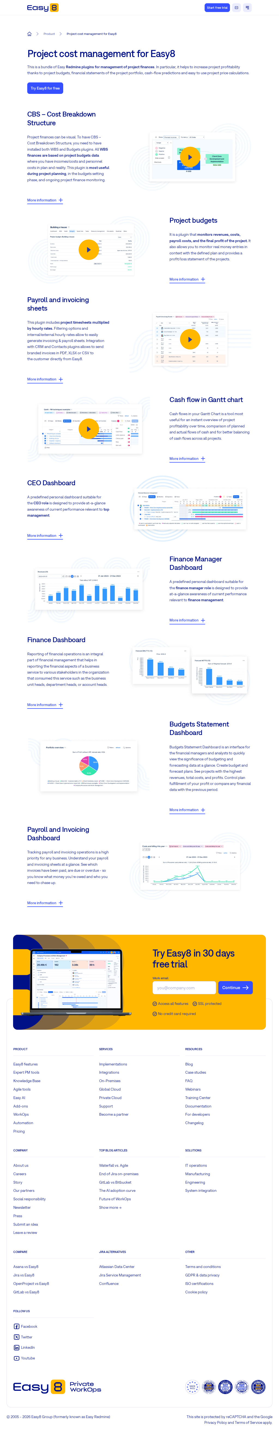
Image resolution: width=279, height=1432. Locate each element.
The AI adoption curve (117, 1190)
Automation (23, 1123)
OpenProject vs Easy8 (31, 1283)
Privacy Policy (215, 1422)
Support (106, 1106)
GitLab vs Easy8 (26, 1292)
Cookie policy (196, 1292)
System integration (201, 1190)
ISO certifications (199, 1283)
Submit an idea (25, 1224)
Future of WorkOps (115, 1199)
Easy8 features (25, 1064)
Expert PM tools (26, 1072)
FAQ (189, 1081)
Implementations (113, 1064)
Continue (231, 987)
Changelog (194, 1123)
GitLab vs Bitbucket (115, 1182)
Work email (160, 978)
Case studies (195, 1072)
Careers (19, 1174)
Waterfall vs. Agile (113, 1165)
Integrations (109, 1072)
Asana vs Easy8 (25, 1266)
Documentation (198, 1106)
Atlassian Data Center (117, 1266)
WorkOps (21, 1114)
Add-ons (20, 1106)
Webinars (193, 1089)
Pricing (19, 1131)
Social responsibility (29, 1199)
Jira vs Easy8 (23, 1275)
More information (41, 200)
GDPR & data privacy (202, 1275)
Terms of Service (248, 1422)
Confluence (109, 1283)
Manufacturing (197, 1174)
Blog (189, 1064)
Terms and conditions (203, 1266)
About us (20, 1165)
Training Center (198, 1097)
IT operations (196, 1165)
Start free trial (217, 8)
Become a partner (114, 1114)
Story (17, 1182)
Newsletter (22, 1207)
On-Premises (109, 1081)
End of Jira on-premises (118, 1174)
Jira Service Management (120, 1275)
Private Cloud (110, 1097)
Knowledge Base (26, 1081)
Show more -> (110, 1207)
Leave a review (25, 1232)
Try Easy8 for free (45, 88)
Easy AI (19, 1097)
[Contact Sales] (236, 7)
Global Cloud (110, 1089)
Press (17, 1216)
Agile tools (22, 1089)
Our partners (23, 1190)
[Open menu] (247, 7)
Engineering (195, 1182)
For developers (197, 1114)
